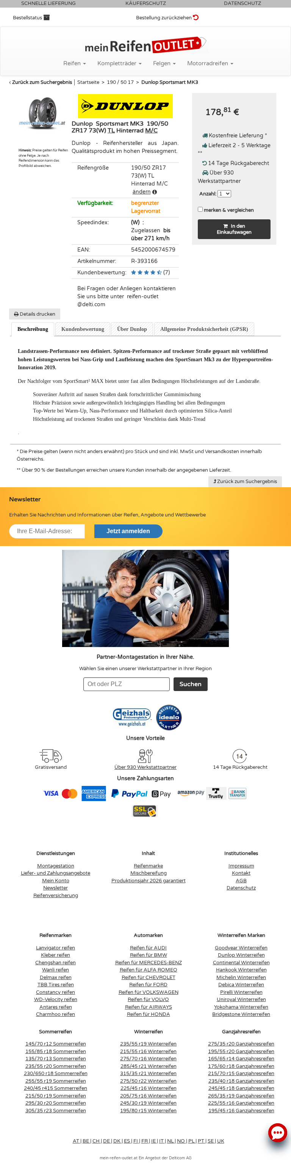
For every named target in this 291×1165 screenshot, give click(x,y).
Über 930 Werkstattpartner (145, 767)
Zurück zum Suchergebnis (42, 82)
